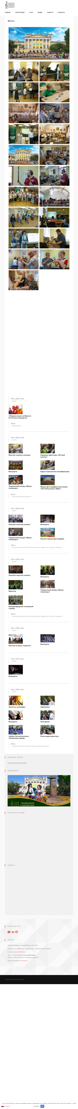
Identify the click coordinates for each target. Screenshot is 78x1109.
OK (42, 1106)
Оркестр (12, 591)
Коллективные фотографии (52, 539)
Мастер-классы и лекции (19, 455)
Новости (50, 12)
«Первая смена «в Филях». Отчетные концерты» (20, 417)
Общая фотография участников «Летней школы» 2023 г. (54, 488)
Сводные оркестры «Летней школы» (52, 456)
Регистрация (19, 12)
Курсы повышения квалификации (54, 472)
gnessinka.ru (24, 960)
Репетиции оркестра (49, 736)
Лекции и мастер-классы (19, 524)
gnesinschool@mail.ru (18, 952)
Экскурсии (45, 722)
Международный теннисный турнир (21, 607)
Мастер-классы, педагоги (20, 646)
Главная (8, 12)
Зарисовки (45, 707)
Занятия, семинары (17, 707)
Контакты (61, 12)
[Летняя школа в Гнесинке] (9, 4)
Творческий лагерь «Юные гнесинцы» (20, 487)
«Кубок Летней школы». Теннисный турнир (19, 737)
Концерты (13, 472)
